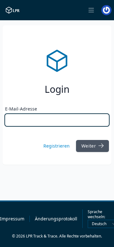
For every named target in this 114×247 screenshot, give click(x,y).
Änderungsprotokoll (56, 219)
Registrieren (56, 146)
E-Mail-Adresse (21, 109)
